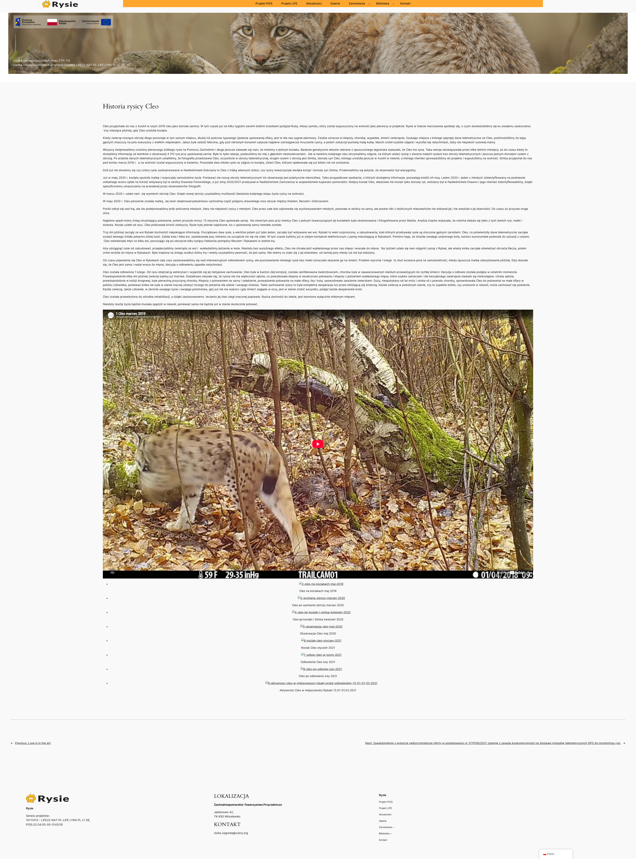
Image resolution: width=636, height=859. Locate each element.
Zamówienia (357, 3)
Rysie (29, 808)
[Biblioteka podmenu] (393, 3)
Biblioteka (382, 3)
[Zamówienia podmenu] (369, 3)
